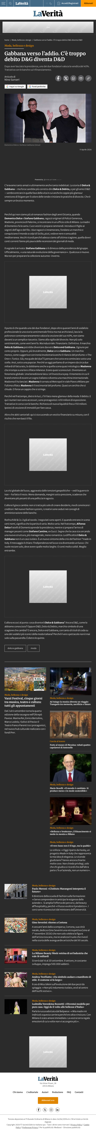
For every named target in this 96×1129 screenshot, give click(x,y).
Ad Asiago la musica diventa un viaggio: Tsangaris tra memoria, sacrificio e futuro (70, 703)
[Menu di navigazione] (3, 3)
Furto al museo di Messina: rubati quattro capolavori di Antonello (70, 746)
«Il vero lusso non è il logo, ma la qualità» (70, 845)
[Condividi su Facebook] (58, 78)
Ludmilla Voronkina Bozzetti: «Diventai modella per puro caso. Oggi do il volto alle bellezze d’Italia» (61, 1005)
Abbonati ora (48, 1100)
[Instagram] (51, 1110)
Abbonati (88, 3)
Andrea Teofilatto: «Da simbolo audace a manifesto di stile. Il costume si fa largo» (61, 978)
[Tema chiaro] (47, 3)
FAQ (69, 1092)
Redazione (57, 1092)
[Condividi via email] (81, 78)
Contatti (79, 1092)
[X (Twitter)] (45, 1110)
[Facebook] (38, 1110)
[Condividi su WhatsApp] (73, 78)
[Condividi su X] (66, 78)
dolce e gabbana (15, 648)
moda (33, 648)
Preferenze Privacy (30, 1127)
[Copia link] (88, 78)
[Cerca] (10, 3)
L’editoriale (32, 1092)
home (6, 40)
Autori (45, 1092)
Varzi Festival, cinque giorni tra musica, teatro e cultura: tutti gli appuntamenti (23, 702)
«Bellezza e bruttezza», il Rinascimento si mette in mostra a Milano (70, 832)
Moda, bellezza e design (22, 40)
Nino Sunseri (12, 79)
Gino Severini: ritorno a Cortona (49, 922)
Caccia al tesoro (57, 741)
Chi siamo (18, 1092)
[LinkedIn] (57, 1110)
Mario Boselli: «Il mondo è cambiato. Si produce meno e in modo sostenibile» (69, 789)
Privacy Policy (76, 1125)
